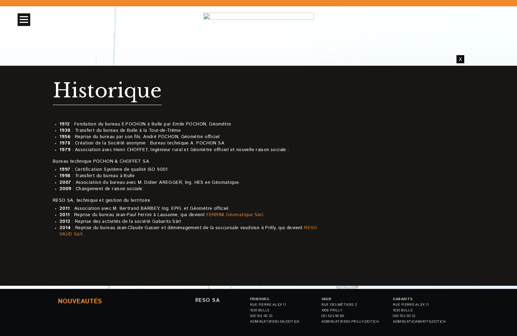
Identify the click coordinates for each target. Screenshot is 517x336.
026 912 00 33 (261, 316)
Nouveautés (80, 301)
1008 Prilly (331, 310)
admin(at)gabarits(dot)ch (419, 321)
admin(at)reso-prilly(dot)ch (350, 321)
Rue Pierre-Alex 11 (268, 304)
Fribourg (259, 299)
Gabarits (403, 299)
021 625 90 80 (332, 316)
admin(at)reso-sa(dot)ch (275, 321)
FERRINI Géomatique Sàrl (234, 215)
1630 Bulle (260, 310)
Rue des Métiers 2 (339, 304)
